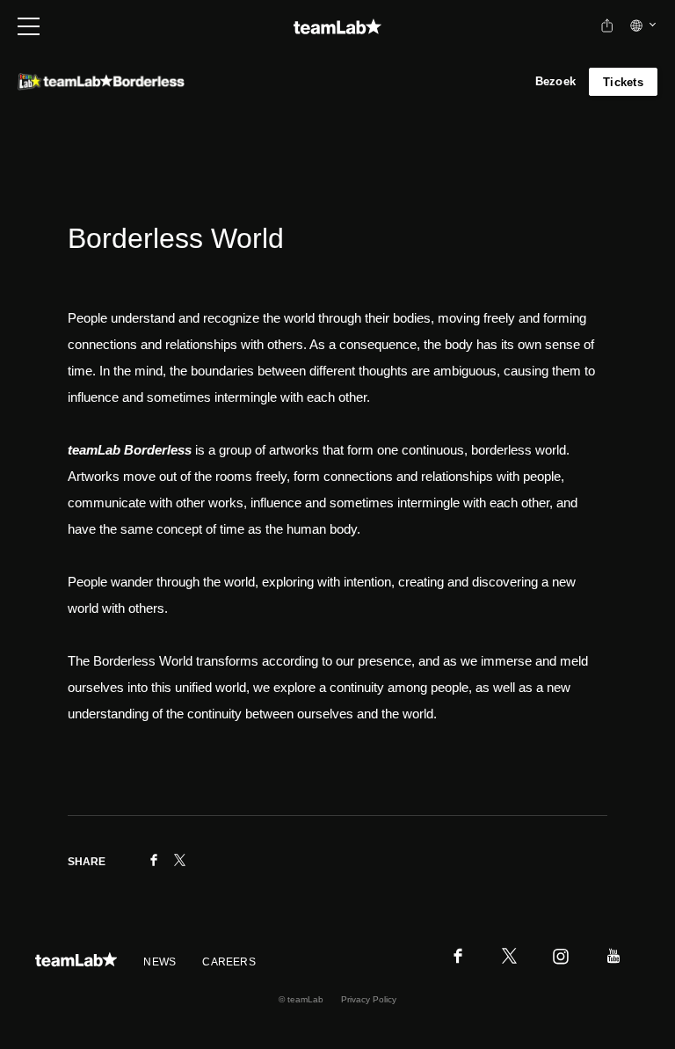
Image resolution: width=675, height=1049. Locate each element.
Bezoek (556, 81)
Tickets (623, 82)
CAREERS (229, 962)
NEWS (159, 962)
